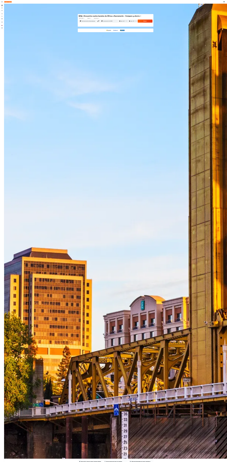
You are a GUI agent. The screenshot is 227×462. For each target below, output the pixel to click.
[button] (2, 2)
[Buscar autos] (2, 10)
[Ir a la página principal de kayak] (8, 2)
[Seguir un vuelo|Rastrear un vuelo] (2, 16)
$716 (80, 16)
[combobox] (82, 18)
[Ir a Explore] (2, 14)
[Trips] (2, 22)
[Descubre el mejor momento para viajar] (2, 19)
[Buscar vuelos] (2, 5)
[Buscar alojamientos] (2, 8)
